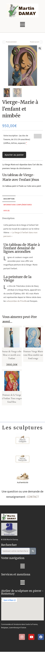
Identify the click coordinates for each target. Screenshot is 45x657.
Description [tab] (8, 198)
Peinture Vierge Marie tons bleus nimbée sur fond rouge (33, 355)
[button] (22, 25)
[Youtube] (31, 637)
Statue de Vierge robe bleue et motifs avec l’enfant (11, 355)
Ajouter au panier (14, 154)
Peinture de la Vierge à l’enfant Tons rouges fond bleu (12, 398)
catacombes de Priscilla (16, 301)
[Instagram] (22, 637)
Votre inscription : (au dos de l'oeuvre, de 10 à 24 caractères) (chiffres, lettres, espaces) (16, 139)
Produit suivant (34, 42)
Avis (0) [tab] (6, 210)
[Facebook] (41, 637)
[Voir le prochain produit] (41, 42)
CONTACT (33, 497)
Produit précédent (11, 42)
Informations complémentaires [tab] (17, 204)
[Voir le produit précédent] (4, 42)
